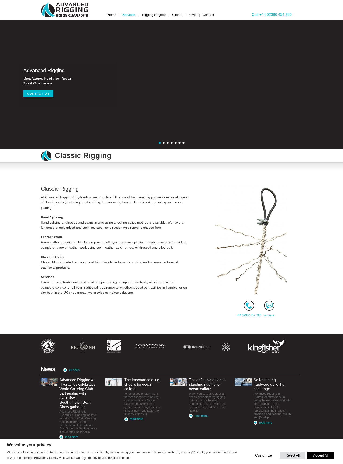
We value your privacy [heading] (29, 445)
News (192, 15)
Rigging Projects (154, 15)
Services (128, 15)
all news (74, 370)
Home (112, 15)
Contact (208, 15)
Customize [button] (263, 455)
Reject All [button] (292, 455)
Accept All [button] (320, 455)
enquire (269, 315)
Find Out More (41, 91)
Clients (177, 15)
